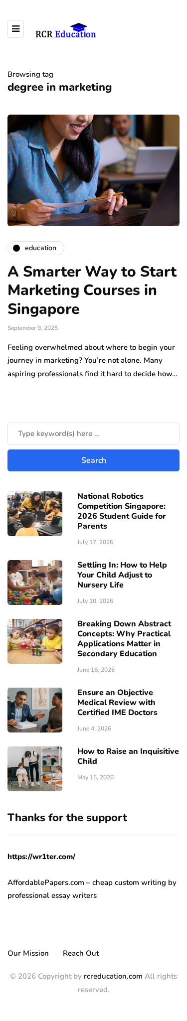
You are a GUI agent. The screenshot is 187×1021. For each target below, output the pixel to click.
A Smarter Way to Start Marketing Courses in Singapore (92, 290)
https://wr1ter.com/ (41, 857)
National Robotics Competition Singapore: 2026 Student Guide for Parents (121, 511)
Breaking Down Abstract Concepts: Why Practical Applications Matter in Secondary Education (124, 638)
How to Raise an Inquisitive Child (128, 756)
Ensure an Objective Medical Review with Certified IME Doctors (117, 702)
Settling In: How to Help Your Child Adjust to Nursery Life (122, 575)
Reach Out (81, 953)
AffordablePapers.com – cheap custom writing (86, 882)
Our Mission (28, 953)
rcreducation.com (113, 976)
